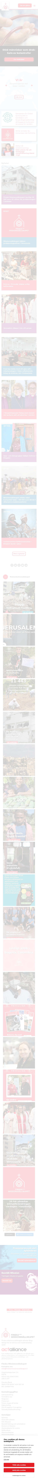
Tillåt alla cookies (19, 1465)
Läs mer (6, 1459)
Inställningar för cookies (19, 1475)
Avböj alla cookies (19, 1470)
